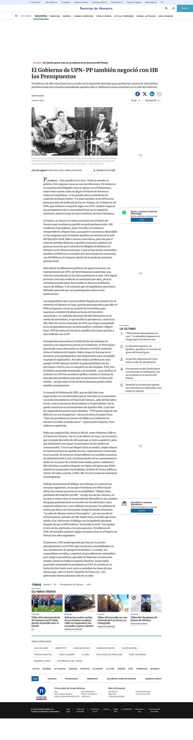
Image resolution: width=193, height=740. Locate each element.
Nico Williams (41, 648)
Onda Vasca (85, 696)
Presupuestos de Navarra (71, 584)
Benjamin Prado (42, 661)
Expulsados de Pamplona (109, 654)
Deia (56, 691)
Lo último (128, 329)
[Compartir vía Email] (159, 94)
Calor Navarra (129, 648)
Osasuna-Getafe (82, 648)
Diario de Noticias (88, 691)
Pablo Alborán (67, 654)
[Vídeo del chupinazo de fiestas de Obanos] (146, 603)
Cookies (106, 709)
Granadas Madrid (106, 648)
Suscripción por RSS (142, 694)
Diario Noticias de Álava (63, 694)
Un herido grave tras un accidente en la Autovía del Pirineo (75, 63)
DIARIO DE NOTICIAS (73, 629)
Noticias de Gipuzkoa (89, 694)
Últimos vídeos (44, 591)
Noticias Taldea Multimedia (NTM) (66, 696)
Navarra (47, 584)
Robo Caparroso (137, 654)
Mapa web (112, 694)
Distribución (113, 691)
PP (55, 584)
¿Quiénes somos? (153, 678)
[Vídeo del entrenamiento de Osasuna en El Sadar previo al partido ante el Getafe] (47, 603)
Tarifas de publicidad (116, 696)
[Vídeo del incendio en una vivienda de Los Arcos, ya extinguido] (113, 603)
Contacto (52, 678)
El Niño (85, 654)
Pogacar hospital (43, 654)
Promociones (72, 678)
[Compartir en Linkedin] (152, 94)
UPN (88, 584)
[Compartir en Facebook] (137, 94)
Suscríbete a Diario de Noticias (121, 678)
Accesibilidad (127, 709)
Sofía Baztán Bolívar (139, 624)
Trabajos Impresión (142, 691)
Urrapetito (60, 648)
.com (35, 678)
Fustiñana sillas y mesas (69, 661)
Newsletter (92, 678)
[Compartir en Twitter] (144, 94)
